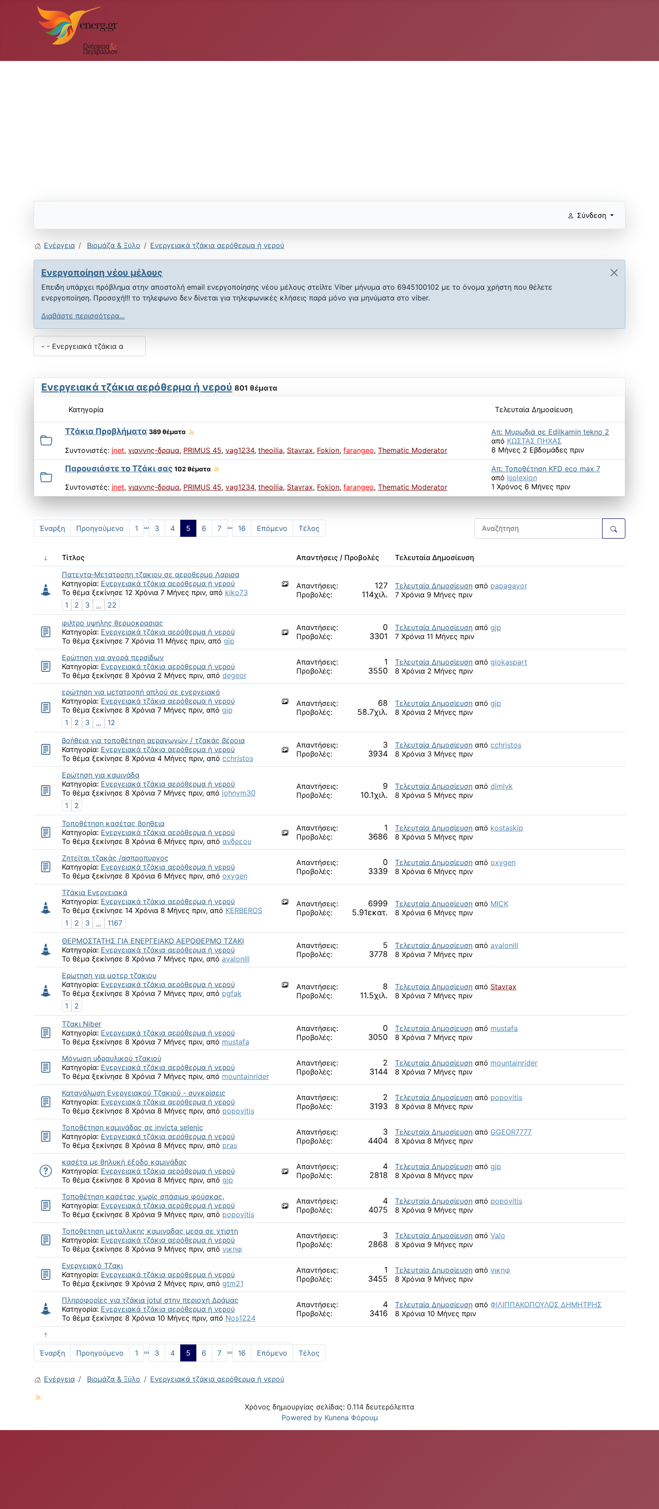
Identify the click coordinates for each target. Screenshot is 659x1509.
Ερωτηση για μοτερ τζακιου (109, 975)
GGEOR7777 (511, 1131)
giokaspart (508, 661)
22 (112, 604)
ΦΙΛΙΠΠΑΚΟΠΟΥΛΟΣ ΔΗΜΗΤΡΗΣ (546, 1304)
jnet (118, 450)
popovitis (238, 1110)
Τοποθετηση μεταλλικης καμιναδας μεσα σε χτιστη (150, 1230)
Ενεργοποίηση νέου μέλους (102, 272)
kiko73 (236, 592)
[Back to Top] (643, 1492)
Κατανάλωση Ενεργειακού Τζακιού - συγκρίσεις (143, 1092)
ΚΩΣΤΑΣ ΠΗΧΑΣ (534, 440)
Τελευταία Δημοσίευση (434, 585)
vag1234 (239, 450)
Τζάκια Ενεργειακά (94, 892)
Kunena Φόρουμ (351, 1417)
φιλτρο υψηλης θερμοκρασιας (112, 622)
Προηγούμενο (100, 528)
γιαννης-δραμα (153, 450)
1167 (115, 922)
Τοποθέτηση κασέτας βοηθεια (113, 823)
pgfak (232, 993)
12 (111, 722)
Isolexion (522, 477)
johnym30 (239, 792)
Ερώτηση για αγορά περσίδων (113, 657)
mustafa (235, 1041)
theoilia (270, 450)
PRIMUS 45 (202, 450)
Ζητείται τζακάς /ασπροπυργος (115, 857)
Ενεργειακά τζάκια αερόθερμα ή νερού (136, 387)
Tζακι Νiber (81, 1023)
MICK (499, 903)
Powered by (302, 1417)
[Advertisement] (303, 127)
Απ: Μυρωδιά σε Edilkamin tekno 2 (550, 431)
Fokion (328, 450)
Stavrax (300, 450)
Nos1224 (240, 1317)
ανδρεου (236, 841)
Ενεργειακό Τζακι (92, 1265)
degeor (234, 675)
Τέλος (309, 528)
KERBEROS (243, 910)
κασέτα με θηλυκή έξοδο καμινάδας (124, 1161)
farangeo (358, 450)
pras (229, 1145)
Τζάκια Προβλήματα (106, 431)
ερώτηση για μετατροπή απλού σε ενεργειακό (141, 691)
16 (242, 528)
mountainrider (245, 1076)
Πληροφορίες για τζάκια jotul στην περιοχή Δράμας (150, 1300)
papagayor (508, 585)
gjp (229, 640)
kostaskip (506, 827)
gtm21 (232, 1283)
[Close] (614, 272)
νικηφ (232, 1248)
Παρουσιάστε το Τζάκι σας (119, 468)
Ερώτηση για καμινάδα (100, 774)
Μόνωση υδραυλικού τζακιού (111, 1058)
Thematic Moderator (412, 450)
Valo (497, 1235)
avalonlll (236, 958)
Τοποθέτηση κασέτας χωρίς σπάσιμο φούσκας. (143, 1196)
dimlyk (501, 786)
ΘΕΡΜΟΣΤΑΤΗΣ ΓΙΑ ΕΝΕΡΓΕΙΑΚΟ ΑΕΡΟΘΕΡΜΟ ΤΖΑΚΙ (153, 940)
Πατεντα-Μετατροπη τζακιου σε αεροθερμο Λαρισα (150, 574)
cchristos (237, 758)
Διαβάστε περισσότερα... (83, 315)
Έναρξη (52, 528)
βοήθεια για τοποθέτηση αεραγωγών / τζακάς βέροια (153, 740)
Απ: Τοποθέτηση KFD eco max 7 (545, 468)
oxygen (234, 875)
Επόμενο (272, 528)
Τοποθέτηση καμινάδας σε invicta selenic (132, 1127)
